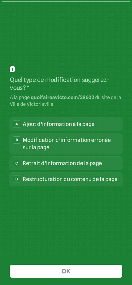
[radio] (66, 124)
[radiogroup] (66, 151)
